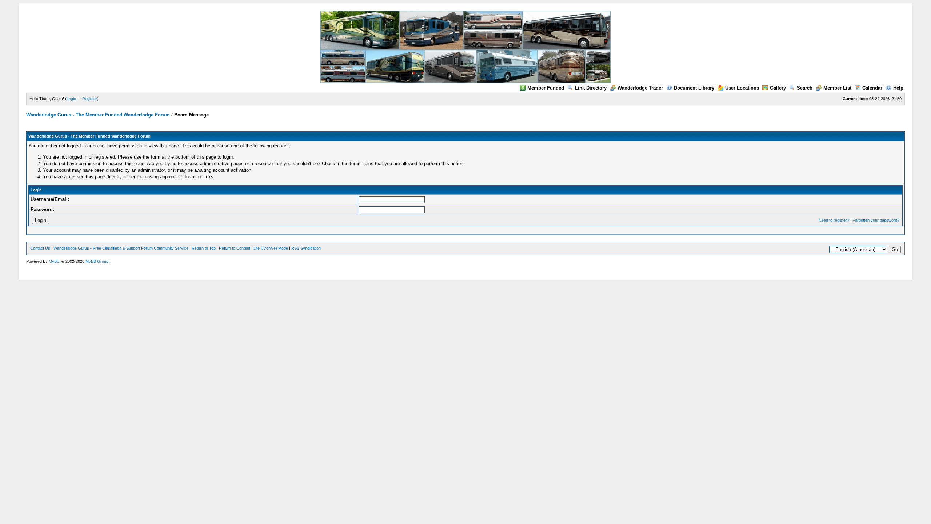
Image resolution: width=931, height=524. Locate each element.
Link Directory (591, 88)
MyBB (54, 261)
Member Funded (545, 88)
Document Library (694, 88)
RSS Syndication (306, 248)
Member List (837, 88)
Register (89, 98)
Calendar (872, 88)
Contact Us (40, 248)
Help (898, 88)
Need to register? (834, 220)
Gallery (778, 88)
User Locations (742, 88)
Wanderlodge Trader (640, 88)
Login (71, 98)
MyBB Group (96, 261)
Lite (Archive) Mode (270, 248)
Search (804, 88)
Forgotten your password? (875, 220)
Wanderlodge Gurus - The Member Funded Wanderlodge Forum (98, 115)
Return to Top (204, 248)
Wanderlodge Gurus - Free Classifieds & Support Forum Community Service (120, 248)
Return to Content (234, 248)
